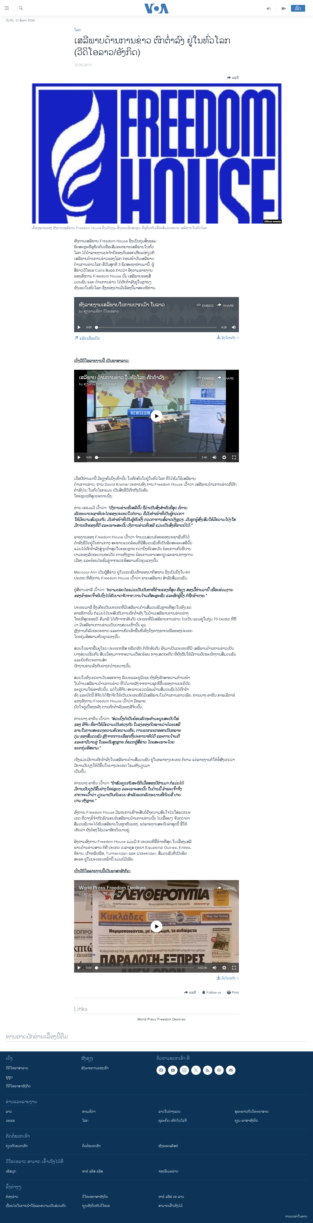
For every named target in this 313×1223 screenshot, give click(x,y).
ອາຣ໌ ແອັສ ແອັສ (92, 1171)
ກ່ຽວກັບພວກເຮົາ (17, 1146)
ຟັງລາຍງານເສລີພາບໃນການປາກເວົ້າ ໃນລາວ (122, 305)
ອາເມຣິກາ (89, 1111)
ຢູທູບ (9, 1077)
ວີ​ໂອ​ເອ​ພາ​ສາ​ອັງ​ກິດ (95, 1196)
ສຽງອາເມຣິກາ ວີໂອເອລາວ (101, 311)
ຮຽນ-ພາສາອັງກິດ (246, 1120)
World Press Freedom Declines (112, 888)
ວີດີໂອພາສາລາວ (17, 1068)
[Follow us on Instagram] (184, 1070)
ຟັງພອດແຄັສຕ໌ (168, 1146)
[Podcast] (219, 1070)
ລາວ (9, 1111)
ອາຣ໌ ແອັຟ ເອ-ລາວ (171, 1196)
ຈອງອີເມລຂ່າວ (168, 1171)
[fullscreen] (234, 457)
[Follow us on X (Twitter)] (196, 1070)
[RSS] (207, 1070)
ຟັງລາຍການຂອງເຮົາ (95, 1068)
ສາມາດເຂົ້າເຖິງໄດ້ (170, 1205)
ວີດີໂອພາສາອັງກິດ (18, 1086)
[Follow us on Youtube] (172, 1070)
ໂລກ (77, 30)
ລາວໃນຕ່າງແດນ (169, 1111)
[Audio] (268, 8)
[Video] (283, 8)
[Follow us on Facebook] (161, 1070)
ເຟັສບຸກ (11, 1171)
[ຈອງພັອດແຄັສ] (230, 1070)
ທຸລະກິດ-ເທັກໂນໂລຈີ (172, 1120)
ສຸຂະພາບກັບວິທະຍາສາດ (251, 1111)
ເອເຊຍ (10, 1120)
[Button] (233, 78)
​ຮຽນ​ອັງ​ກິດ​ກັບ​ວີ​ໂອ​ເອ (96, 1205)
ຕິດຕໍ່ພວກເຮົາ (91, 1146)
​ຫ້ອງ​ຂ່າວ (12, 1196)
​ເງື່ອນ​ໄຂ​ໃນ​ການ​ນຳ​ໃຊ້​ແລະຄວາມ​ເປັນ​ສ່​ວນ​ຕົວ (36, 1205)
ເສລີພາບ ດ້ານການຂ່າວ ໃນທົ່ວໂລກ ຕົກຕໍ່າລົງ (121, 378)
